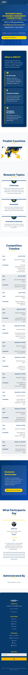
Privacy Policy (14, 611)
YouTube (14, 623)
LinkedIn (14, 626)
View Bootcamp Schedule (14, 490)
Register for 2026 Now (10, 37)
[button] (3, 552)
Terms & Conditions (14, 608)
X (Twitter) (14, 628)
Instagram (14, 621)
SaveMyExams (9, 25)
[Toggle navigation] (25, 2)
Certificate (14, 645)
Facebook (14, 619)
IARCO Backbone (14, 638)
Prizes (14, 643)
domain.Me (20, 25)
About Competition (14, 635)
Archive (14, 640)
